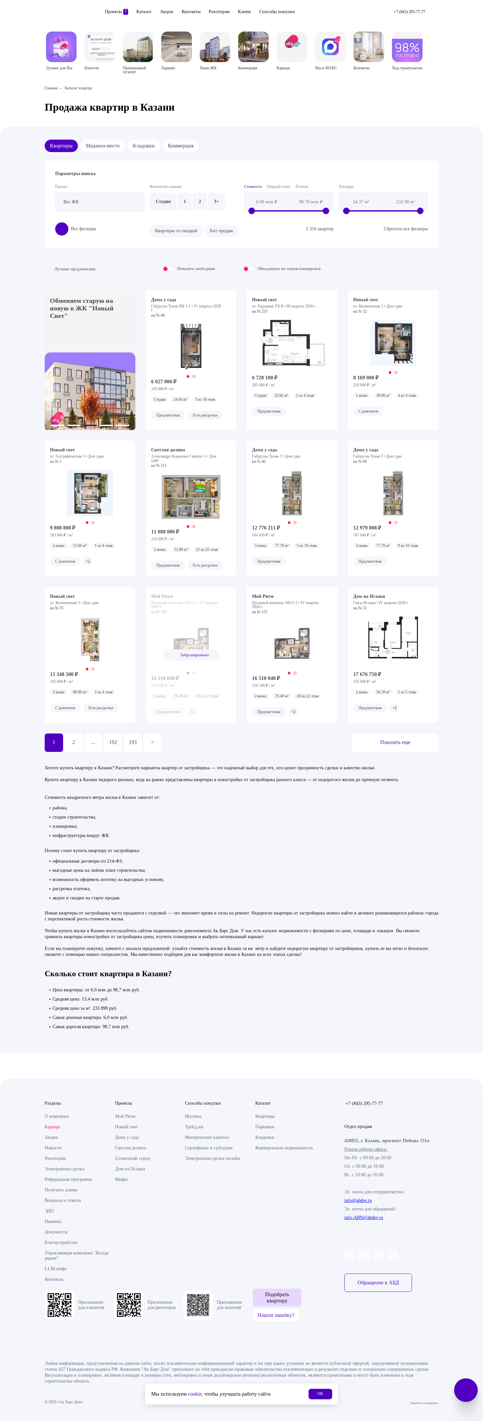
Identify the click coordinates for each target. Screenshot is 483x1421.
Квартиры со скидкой (176, 230)
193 (133, 742)
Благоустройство (61, 1242)
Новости (53, 1147)
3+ (216, 201)
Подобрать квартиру (277, 1297)
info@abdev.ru (358, 1200)
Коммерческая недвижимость (284, 1147)
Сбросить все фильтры (406, 228)
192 (113, 742)
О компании (57, 1116)
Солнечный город (132, 1158)
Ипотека (193, 1116)
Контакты (191, 11)
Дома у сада (127, 1137)
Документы (56, 1231)
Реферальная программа (68, 1179)
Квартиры (61, 145)
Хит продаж (221, 230)
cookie (195, 1394)
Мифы (121, 1179)
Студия (163, 201)
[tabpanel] (191, 347)
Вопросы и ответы (63, 1200)
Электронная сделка (64, 1168)
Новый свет (126, 1126)
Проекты (116, 11)
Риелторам (219, 11)
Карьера (52, 1126)
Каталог (144, 11)
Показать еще (395, 742)
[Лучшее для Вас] (61, 46)
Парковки (264, 1126)
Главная (51, 88)
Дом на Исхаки (130, 1168)
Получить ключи (61, 1189)
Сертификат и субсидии (209, 1147)
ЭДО (49, 1210)
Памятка (53, 1221)
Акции (166, 11)
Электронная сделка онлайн (212, 1158)
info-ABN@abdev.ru (363, 1217)
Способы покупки (277, 11)
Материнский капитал (207, 1137)
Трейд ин (194, 1126)
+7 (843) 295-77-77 (364, 1103)
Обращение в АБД (378, 1282)
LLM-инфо (56, 1268)
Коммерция (181, 145)
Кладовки (144, 145)
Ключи (244, 11)
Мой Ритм (125, 1116)
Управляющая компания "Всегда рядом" (76, 1256)
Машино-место (103, 145)
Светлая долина (130, 1147)
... (93, 742)
